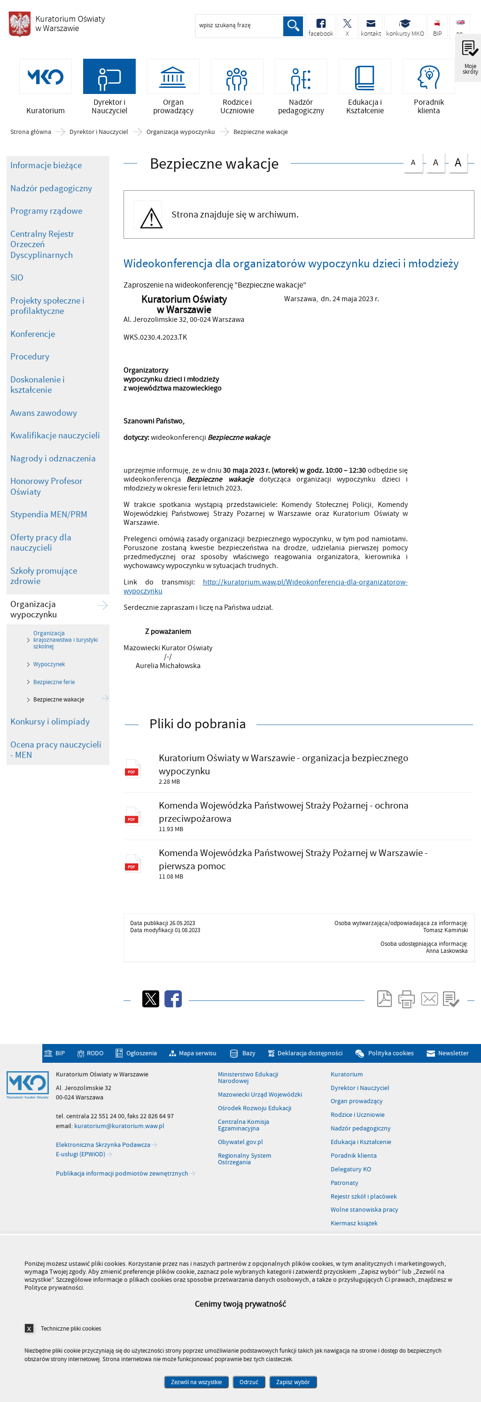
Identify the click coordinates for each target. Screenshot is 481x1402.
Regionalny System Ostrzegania (245, 1159)
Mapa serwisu (198, 1053)
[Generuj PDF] (383, 999)
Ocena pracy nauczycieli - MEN (55, 750)
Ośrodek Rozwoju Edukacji (254, 1108)
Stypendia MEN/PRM (48, 514)
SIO (16, 277)
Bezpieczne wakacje (260, 132)
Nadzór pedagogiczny (51, 188)
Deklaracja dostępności (310, 1053)
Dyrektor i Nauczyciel (99, 132)
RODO (95, 1053)
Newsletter (453, 1053)
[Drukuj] (406, 999)
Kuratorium (347, 1074)
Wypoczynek (49, 664)
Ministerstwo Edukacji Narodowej (248, 1078)
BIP (59, 1053)
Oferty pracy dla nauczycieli (40, 543)
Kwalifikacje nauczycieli (55, 435)
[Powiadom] (428, 999)
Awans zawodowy (43, 413)
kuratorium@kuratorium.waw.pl (119, 1126)
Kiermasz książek (354, 1223)
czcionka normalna (409, 161)
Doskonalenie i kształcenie (37, 385)
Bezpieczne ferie (54, 682)
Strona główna (30, 132)
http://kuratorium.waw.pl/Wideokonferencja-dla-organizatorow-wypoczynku (266, 586)
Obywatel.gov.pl (240, 1142)
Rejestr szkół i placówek (364, 1196)
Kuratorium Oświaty (56, 24)
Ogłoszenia (141, 1053)
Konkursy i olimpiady (50, 721)
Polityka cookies (390, 1053)
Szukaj (293, 26)
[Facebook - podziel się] (172, 999)
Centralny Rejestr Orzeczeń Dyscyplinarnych (42, 244)
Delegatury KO (351, 1169)
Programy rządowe (46, 211)
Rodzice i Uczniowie (358, 1115)
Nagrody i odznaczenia (53, 458)
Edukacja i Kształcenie (361, 1142)
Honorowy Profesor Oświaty (46, 486)
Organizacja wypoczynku (181, 132)
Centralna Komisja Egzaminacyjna (243, 1125)
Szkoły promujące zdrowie (43, 576)
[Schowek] (451, 999)
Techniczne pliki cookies (71, 1328)
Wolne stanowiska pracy (364, 1210)
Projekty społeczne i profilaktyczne (47, 306)
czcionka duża (455, 162)
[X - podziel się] (149, 999)
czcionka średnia (432, 161)
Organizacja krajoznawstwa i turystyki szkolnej (65, 640)
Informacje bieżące (46, 165)
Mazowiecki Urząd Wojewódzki (260, 1094)
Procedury (29, 356)
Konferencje (32, 334)
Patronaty (344, 1183)
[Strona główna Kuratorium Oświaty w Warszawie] (28, 1085)
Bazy (248, 1053)
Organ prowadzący (357, 1101)
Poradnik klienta (354, 1156)
